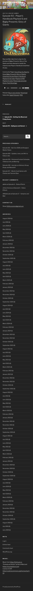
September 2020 (8, 475)
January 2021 (7, 461)
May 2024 (6, 316)
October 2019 (7, 515)
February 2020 (7, 501)
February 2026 (7, 240)
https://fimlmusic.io (16, 562)
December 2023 (8, 334)
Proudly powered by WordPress (11, 586)
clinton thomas (7, 188)
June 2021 (6, 443)
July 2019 (5, 526)
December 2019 (8, 508)
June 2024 (6, 313)
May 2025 (6, 273)
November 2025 (8, 251)
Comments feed (8, 548)
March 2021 (6, 454)
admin (16, 13)
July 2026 (6, 222)
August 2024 (7, 305)
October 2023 (7, 341)
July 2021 (5, 439)
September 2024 (8, 302)
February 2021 (7, 457)
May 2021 (6, 447)
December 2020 (8, 465)
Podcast (8, 104)
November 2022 (8, 381)
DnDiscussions (13, 2)
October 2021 (7, 428)
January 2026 (7, 244)
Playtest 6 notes (8, 81)
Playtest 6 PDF (20, 78)
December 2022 (8, 378)
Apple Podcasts (14, 95)
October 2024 (7, 298)
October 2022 (7, 385)
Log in (4, 541)
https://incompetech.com (11, 566)
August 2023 (7, 349)
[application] (16, 88)
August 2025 (7, 262)
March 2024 (6, 323)
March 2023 (6, 367)
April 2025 (6, 276)
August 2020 (7, 479)
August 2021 (7, 436)
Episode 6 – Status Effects (17, 184)
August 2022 (7, 392)
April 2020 (6, 494)
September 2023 (8, 345)
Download (24, 93)
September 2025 (8, 258)
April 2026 (6, 233)
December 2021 (8, 421)
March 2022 (6, 410)
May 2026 (6, 229)
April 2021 (6, 450)
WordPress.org (7, 552)
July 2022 (6, 396)
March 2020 (6, 497)
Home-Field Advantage (10, 83)
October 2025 (7, 255)
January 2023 (7, 374)
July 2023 (6, 352)
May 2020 (6, 490)
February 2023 (7, 370)
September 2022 (8, 389)
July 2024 (6, 309)
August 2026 (7, 218)
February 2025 (7, 283)
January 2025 (7, 287)
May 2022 (6, 403)
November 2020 (8, 468)
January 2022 (7, 417)
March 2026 (6, 236)
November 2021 (8, 425)
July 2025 (6, 265)
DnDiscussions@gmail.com (15, 206)
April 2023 (6, 363)
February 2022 (7, 414)
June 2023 (6, 356)
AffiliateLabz (6, 194)
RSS (21, 95)
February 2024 (7, 327)
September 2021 (8, 432)
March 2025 (6, 280)
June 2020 (6, 486)
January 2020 (7, 504)
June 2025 (6, 269)
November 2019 (8, 512)
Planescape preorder (19, 81)
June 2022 (6, 399)
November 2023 (8, 338)
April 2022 (6, 407)
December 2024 (8, 291)
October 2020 (7, 472)
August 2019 (7, 523)
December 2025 (8, 247)
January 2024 (7, 331)
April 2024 (6, 320)
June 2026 (6, 226)
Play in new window (14, 93)
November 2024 (8, 294)
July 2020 (6, 483)
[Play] (5, 88)
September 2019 (8, 519)
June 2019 (6, 530)
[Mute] (23, 88)
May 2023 (6, 360)
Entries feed (6, 544)
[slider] (27, 87)
